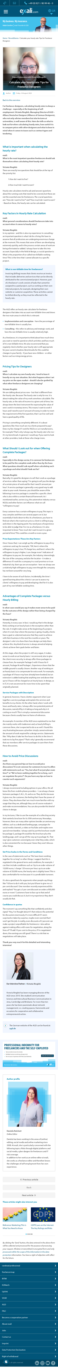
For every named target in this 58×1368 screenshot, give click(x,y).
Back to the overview (11, 100)
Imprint (5, 1343)
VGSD (4, 1298)
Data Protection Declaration (13, 1349)
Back (29, 1187)
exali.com (29, 11)
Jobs (4, 1330)
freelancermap (8, 1272)
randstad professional (11, 1265)
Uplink (5, 1291)
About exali (7, 1324)
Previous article (30, 1179)
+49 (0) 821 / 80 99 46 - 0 (40, 3)
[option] (15, 1218)
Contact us (6, 1337)
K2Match (5, 1285)
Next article (27, 1195)
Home (5, 38)
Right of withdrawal (10, 1356)
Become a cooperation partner (15, 1317)
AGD (4, 1304)
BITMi (4, 1278)
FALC (4, 1311)
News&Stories (13, 38)
